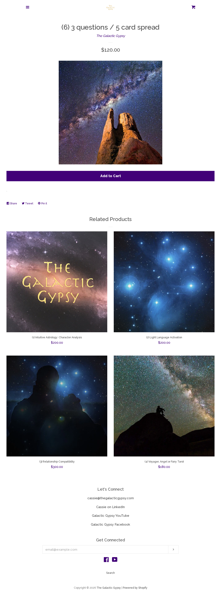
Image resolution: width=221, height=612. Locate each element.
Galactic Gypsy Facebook (110, 524)
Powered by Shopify (135, 587)
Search (110, 572)
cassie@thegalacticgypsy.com (110, 498)
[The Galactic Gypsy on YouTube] (114, 561)
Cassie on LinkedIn (110, 507)
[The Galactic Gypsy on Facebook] (106, 561)
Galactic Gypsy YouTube (110, 516)
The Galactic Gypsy (110, 36)
